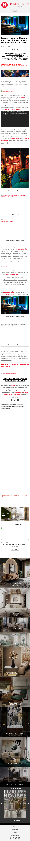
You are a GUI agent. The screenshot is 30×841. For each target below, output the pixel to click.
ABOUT (14, 826)
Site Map (15, 832)
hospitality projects (8, 292)
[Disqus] (15, 432)
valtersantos (13, 46)
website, (22, 248)
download (18, 392)
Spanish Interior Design (6, 406)
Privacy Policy (15, 835)
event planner (13, 404)
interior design (20, 404)
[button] (28, 539)
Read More (15, 549)
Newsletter (15, 829)
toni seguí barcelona (6, 408)
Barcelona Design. (5, 404)
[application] (15, 119)
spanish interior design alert (17, 406)
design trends (10, 294)
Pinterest (13, 385)
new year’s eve (22, 249)
